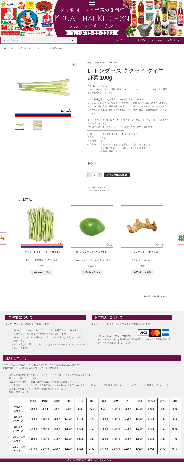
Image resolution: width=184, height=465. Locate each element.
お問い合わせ (173, 40)
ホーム (10, 48)
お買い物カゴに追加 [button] (41, 272)
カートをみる (157, 40)
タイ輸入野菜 (20, 48)
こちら (77, 337)
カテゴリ (120, 40)
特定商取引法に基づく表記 (155, 296)
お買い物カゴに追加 (117, 175)
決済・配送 (140, 40)
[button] (74, 65)
